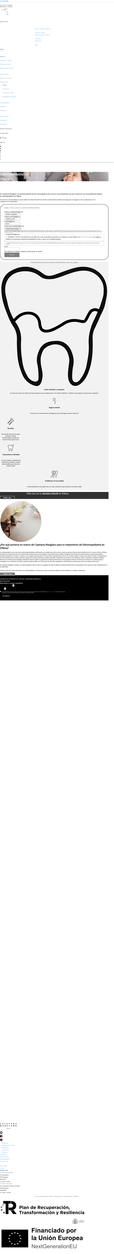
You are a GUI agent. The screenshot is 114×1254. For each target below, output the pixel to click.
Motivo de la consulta (14, 226)
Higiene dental (4, 82)
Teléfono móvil (12, 216)
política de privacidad (8, 232)
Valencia (2, 56)
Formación (38, 39)
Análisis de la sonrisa (6, 78)
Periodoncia (3, 120)
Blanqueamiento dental (6, 68)
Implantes (3, 106)
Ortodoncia (6, 89)
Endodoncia (3, 110)
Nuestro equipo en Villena (42, 35)
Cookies (2, 1168)
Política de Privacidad (86, 237)
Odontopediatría (5, 102)
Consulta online (4, 1161)
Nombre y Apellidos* (6, 585)
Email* (2, 588)
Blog (36, 45)
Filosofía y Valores (40, 32)
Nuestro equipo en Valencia (43, 29)
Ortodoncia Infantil (5, 64)
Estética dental (4, 116)
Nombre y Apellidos (13, 212)
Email (9, 221)
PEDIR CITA (4, 1170)
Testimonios (38, 41)
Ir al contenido (4, 1)
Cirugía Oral (3, 124)
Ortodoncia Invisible (5, 60)
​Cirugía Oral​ (5, 1150)
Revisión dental (4, 74)
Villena (5, 85)
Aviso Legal (3, 1166)
